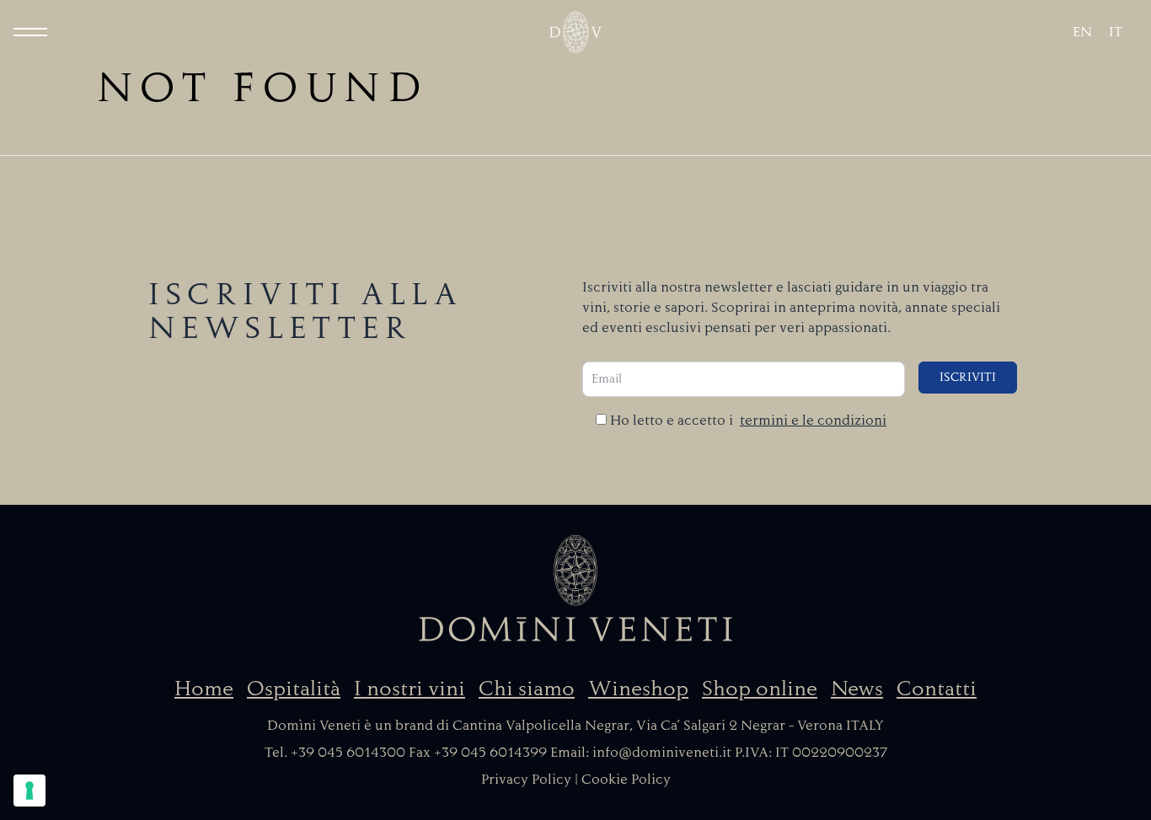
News (857, 688)
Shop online (759, 688)
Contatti (937, 688)
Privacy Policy (526, 779)
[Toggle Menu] (30, 32)
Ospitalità (293, 688)
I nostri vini (409, 688)
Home (203, 688)
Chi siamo (527, 688)
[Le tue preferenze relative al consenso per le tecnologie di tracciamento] (29, 790)
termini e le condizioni (813, 420)
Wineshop (638, 688)
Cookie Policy (626, 779)
